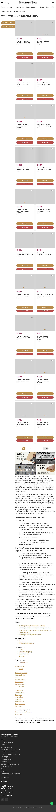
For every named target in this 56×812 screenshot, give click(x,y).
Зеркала (23, 11)
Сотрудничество (6, 759)
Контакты (4, 771)
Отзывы (3, 769)
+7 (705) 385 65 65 (7, 787)
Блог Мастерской (6, 766)
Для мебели (19, 697)
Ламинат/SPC (50, 7)
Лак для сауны (20, 679)
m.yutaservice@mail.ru (7, 795)
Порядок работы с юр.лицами (10, 754)
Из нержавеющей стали (23, 712)
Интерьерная (19, 692)
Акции (2, 7)
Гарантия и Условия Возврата (10, 749)
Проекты (4, 744)
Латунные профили (31, 7)
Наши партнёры (6, 757)
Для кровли (19, 690)
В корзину (25, 53)
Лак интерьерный (21, 672)
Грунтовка (18, 706)
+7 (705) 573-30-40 (7, 788)
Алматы (3, 785)
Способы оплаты (6, 747)
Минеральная (19, 666)
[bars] (2, 3)
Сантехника (10, 7)
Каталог (9, 11)
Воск (17, 677)
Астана (3, 790)
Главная (3, 11)
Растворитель (19, 684)
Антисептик (19, 681)
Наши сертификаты (7, 742)
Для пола (18, 699)
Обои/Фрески (20, 7)
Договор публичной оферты (10, 764)
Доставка (4, 761)
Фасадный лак (20, 675)
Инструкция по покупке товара (10, 752)
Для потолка (19, 701)
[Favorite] (32, 22)
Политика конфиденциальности (11, 773)
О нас (3, 740)
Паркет (42, 7)
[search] (5, 3)
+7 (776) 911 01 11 (7, 792)
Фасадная (18, 695)
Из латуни (18, 714)
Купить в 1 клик (25, 57)
